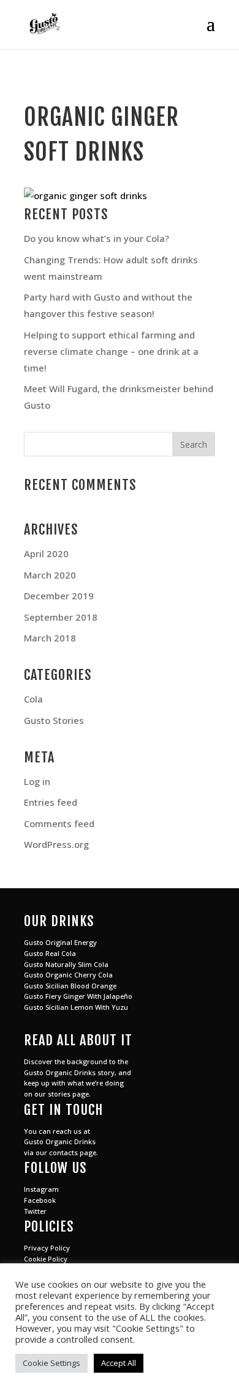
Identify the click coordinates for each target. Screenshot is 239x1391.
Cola (33, 699)
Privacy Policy (47, 1247)
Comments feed (59, 823)
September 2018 (60, 617)
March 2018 (50, 638)
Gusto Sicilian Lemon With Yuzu (76, 1007)
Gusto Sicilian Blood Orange (70, 985)
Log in (37, 781)
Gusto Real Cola (50, 953)
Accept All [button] (118, 1362)
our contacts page (66, 1152)
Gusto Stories (54, 720)
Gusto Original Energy (60, 942)
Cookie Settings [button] (51, 1362)
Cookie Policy (45, 1258)
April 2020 (46, 553)
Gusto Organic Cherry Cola (68, 974)
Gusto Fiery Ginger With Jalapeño (78, 996)
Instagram (41, 1189)
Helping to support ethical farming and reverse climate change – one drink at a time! (111, 351)
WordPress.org (56, 844)
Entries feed (50, 802)
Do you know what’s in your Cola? (96, 238)
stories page (68, 1093)
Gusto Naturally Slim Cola (66, 964)
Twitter (35, 1211)
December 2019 (59, 596)
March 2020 (50, 575)
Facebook (40, 1200)
